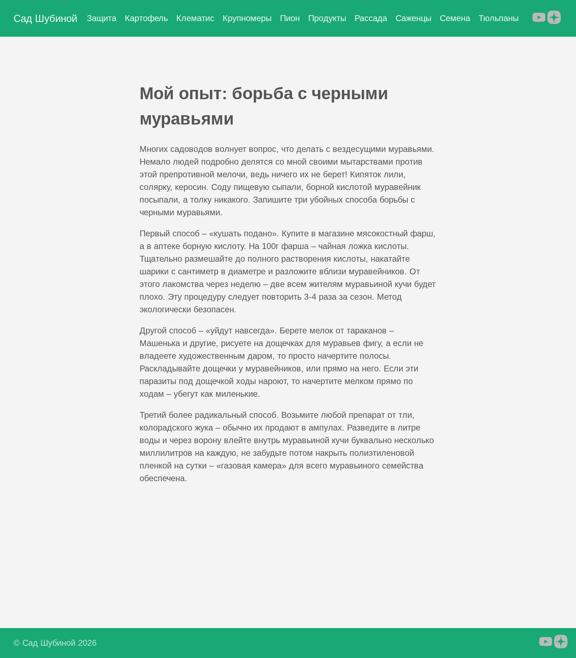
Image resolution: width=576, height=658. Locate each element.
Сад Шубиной (45, 18)
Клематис (195, 18)
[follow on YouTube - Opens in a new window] (539, 18)
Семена (455, 18)
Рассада (371, 18)
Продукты (327, 18)
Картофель (146, 18)
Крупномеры (247, 18)
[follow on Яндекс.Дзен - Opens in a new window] (554, 18)
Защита (101, 18)
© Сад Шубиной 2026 (55, 642)
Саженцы (413, 18)
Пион (290, 18)
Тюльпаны (499, 18)
